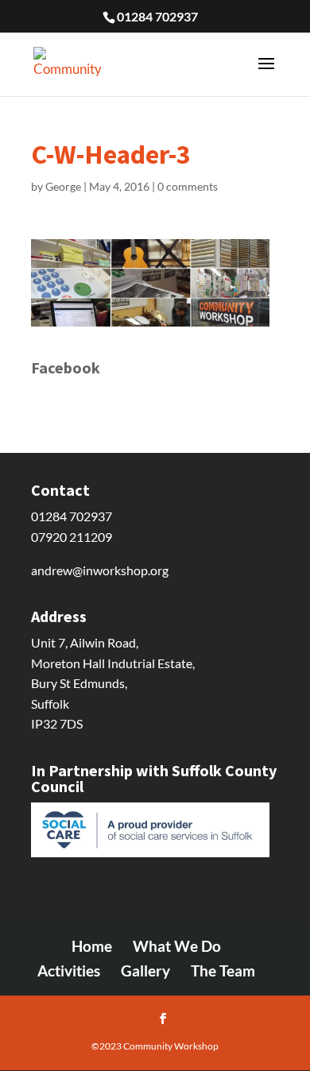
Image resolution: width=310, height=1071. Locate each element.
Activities (68, 970)
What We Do (177, 946)
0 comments (187, 186)
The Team (223, 970)
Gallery (145, 970)
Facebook (65, 367)
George (63, 186)
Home (92, 946)
